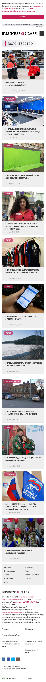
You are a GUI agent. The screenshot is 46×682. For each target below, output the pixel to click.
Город (8, 145)
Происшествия (9, 578)
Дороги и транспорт (32, 575)
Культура (28, 578)
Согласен (23, 17)
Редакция (5, 629)
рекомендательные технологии (13, 612)
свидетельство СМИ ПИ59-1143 (25, 602)
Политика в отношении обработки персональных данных (11, 643)
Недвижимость (12, 381)
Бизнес (6, 575)
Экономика (29, 567)
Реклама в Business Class (11, 635)
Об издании (29, 629)
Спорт (6, 582)
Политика (10, 99)
